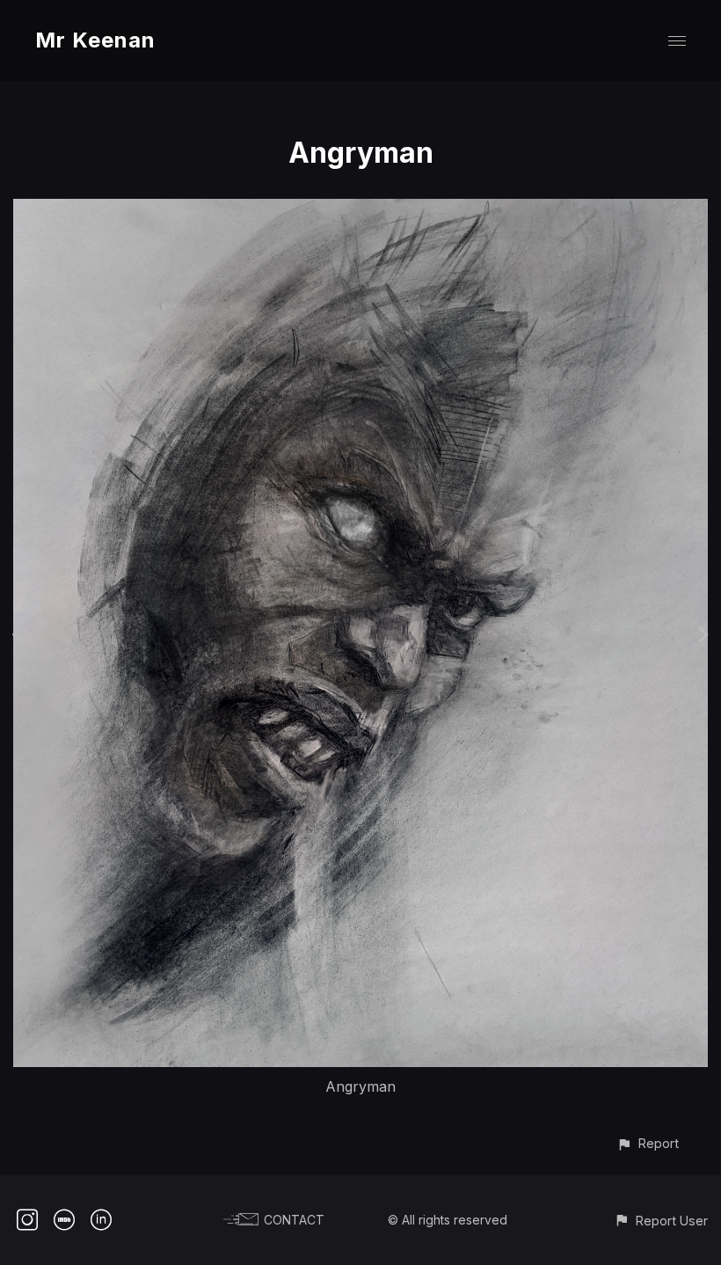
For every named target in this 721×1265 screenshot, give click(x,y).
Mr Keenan (95, 40)
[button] (647, 1143)
